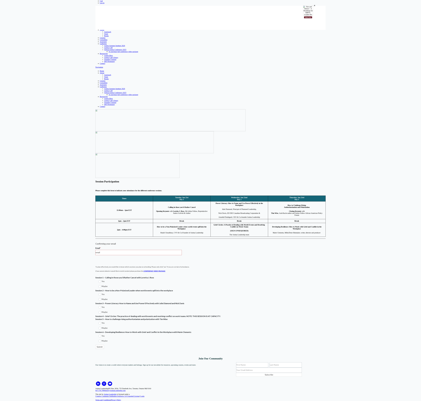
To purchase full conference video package (123, 52)
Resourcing (104, 54)
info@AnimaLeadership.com (115, 390)
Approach (107, 32)
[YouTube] (110, 383)
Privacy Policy (116, 400)
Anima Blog (108, 56)
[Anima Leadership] (132, 23)
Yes (103, 281)
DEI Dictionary (109, 61)
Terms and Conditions (103, 400)
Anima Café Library (111, 57)
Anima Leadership (110, 394)
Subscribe (269, 375)
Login (142, 396)
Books (106, 36)
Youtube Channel (110, 59)
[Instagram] (104, 383)
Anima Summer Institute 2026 (114, 46)
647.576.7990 (100, 390)
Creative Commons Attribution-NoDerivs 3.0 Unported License (117, 396)
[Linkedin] (98, 383)
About (102, 30)
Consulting (103, 40)
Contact (102, 63)
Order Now (308, 17)
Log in (102, 3)
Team (106, 34)
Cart (101, 1)
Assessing (103, 42)
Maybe (104, 286)
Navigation (99, 24)
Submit (100, 347)
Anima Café (108, 48)
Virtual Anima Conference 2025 (115, 50)
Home (102, 28)
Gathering (103, 44)
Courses (102, 38)
